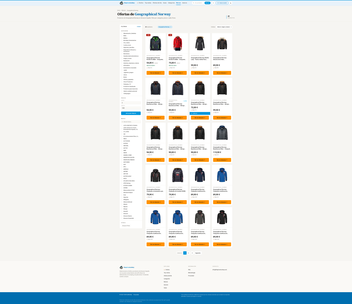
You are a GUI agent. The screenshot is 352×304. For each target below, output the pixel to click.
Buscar (207, 3)
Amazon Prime (126, 225)
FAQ (189, 269)
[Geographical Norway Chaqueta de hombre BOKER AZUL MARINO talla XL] (177, 175)
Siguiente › (198, 253)
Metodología (191, 272)
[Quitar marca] (170, 27)
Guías (165, 3)
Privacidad (191, 275)
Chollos (141, 3)
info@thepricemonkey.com (219, 269)
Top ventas (148, 3)
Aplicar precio (131, 113)
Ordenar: (213, 27)
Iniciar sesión (223, 3)
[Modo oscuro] (230, 3)
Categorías (171, 3)
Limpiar (139, 26)
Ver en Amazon (154, 73)
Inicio (118, 10)
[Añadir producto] (213, 3)
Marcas (178, 3)
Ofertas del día (157, 3)
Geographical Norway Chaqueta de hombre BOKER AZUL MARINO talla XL (177, 191)
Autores (184, 3)
